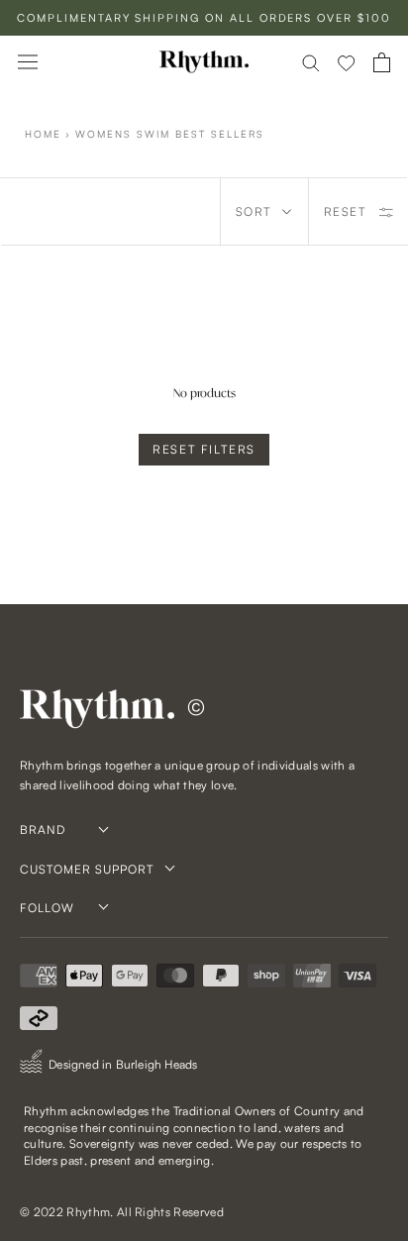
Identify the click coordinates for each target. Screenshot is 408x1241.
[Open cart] (381, 62)
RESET (345, 211)
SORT (253, 211)
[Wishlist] (347, 62)
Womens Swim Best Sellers (169, 134)
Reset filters (204, 449)
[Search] (311, 61)
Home (43, 134)
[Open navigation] (28, 61)
